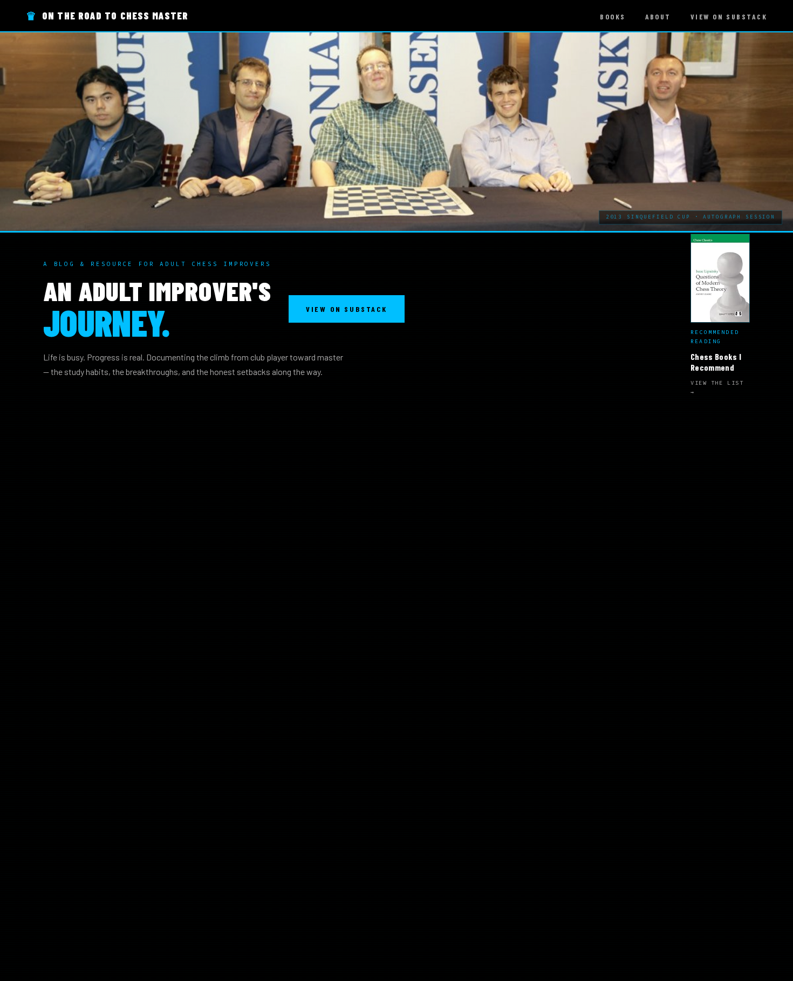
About (658, 16)
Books (612, 16)
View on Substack (729, 16)
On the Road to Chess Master (107, 15)
